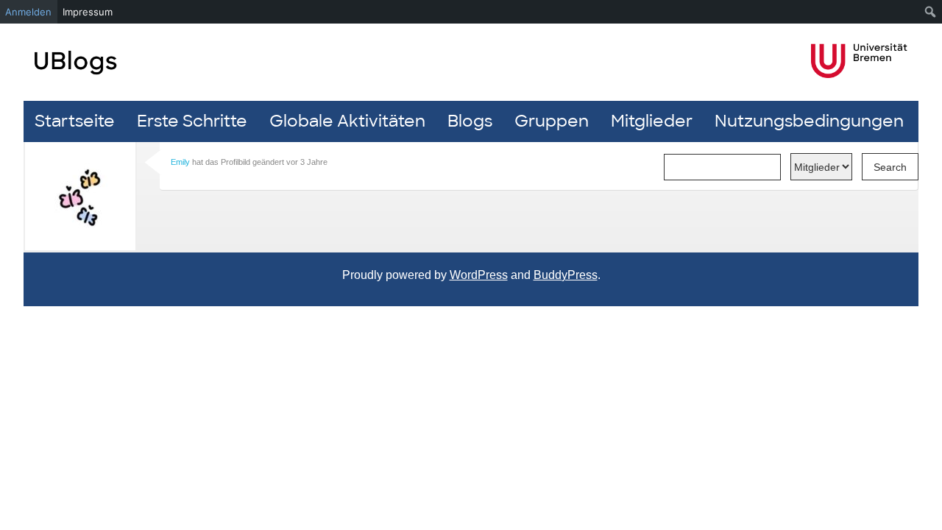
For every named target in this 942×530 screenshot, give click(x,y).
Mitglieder (652, 121)
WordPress (479, 275)
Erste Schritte (192, 121)
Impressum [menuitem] (88, 12)
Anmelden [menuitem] (28, 12)
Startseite (75, 121)
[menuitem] (930, 12)
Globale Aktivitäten (347, 121)
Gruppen (551, 121)
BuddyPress (566, 275)
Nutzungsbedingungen (809, 121)
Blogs (469, 121)
